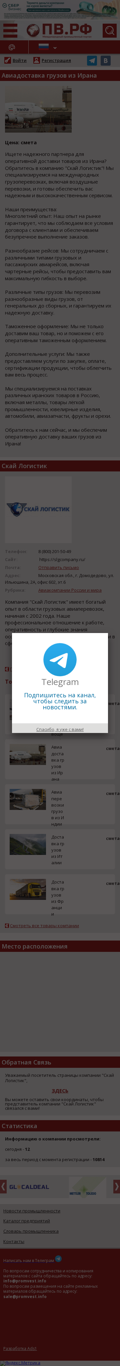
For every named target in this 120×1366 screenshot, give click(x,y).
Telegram (60, 682)
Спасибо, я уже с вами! (60, 729)
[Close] (108, 633)
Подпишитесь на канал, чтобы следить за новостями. (60, 701)
